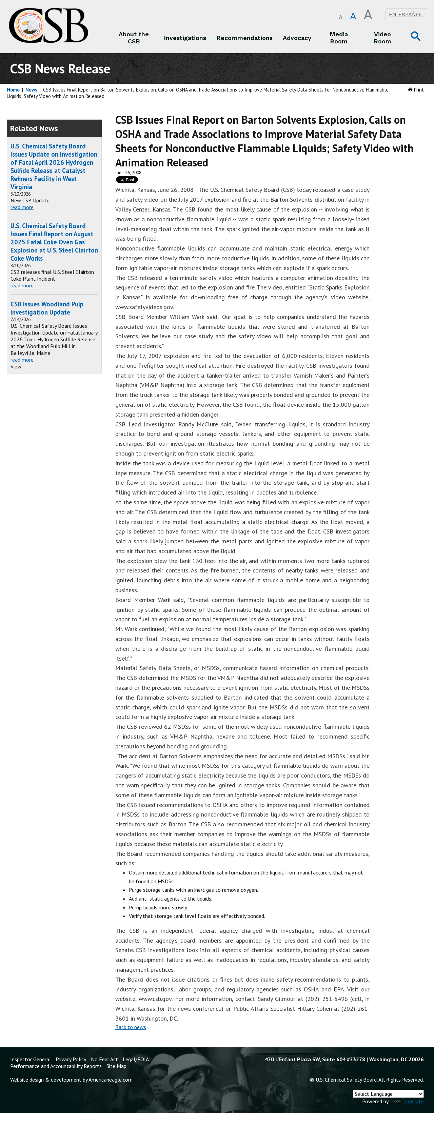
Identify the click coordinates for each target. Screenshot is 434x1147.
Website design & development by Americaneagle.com (71, 1079)
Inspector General (30, 1059)
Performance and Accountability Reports (56, 1066)
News (31, 89)
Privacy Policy (71, 1059)
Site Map (116, 1066)
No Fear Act (104, 1059)
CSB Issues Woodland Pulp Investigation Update (47, 308)
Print (418, 89)
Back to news (130, 1027)
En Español (406, 14)
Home (13, 89)
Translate (413, 1101)
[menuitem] (134, 38)
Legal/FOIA (136, 1059)
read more (22, 207)
